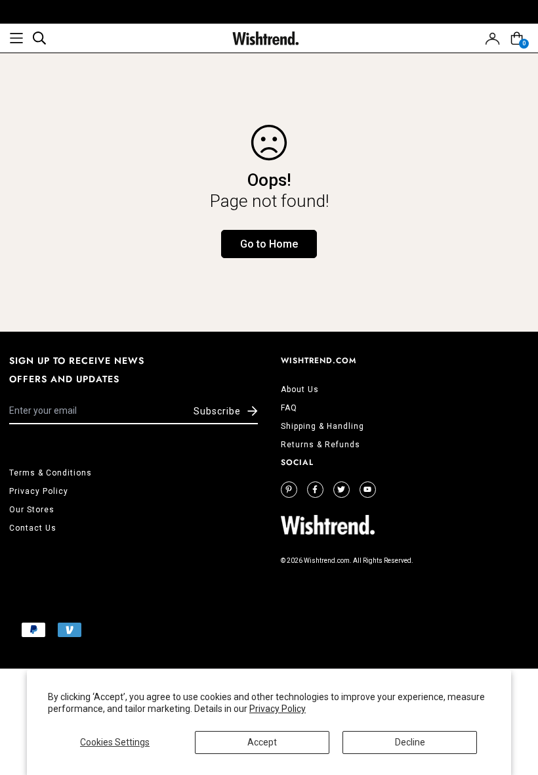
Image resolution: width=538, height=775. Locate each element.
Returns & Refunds (320, 444)
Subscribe (217, 411)
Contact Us (32, 528)
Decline (410, 742)
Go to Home (269, 244)
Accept (262, 742)
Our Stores (31, 509)
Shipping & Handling (322, 426)
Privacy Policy (277, 708)
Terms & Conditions (50, 472)
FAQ (289, 407)
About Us (300, 389)
